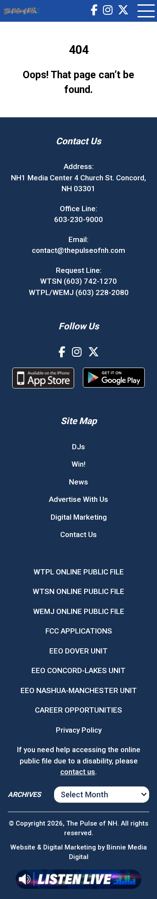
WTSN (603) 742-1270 (78, 281)
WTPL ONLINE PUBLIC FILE (79, 571)
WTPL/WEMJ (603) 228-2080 (79, 292)
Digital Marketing (79, 517)
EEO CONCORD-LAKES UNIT (78, 670)
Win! (78, 464)
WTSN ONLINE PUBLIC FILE (78, 591)
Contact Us (78, 534)
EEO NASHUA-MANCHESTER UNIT (78, 690)
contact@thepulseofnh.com (78, 250)
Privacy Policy (79, 730)
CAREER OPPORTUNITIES (78, 710)
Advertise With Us (78, 499)
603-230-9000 (78, 219)
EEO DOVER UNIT (78, 651)
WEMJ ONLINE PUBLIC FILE (78, 611)
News (78, 482)
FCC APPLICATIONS (78, 631)
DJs (78, 446)
